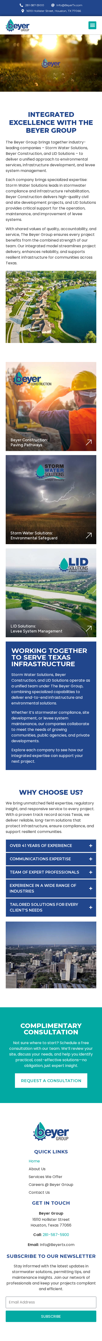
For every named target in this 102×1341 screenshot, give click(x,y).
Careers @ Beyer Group (51, 1184)
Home (34, 1161)
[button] (92, 25)
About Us (37, 1169)
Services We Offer (45, 1177)
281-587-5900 (56, 1234)
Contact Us (39, 1192)
